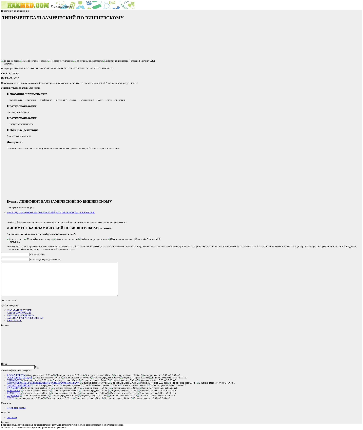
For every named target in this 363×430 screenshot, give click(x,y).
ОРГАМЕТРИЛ (14, 388)
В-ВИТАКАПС (14, 320)
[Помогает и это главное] (60, 61)
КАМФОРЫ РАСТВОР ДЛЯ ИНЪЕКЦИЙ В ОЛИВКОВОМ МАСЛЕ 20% (43, 383)
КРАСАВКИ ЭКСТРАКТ (19, 310)
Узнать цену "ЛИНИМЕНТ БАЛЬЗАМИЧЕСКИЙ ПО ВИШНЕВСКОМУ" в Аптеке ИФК (51, 212)
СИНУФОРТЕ (14, 380)
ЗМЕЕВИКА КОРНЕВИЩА (21, 315)
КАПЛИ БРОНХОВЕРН (19, 313)
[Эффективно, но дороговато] (87, 61)
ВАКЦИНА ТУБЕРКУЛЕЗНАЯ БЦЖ (25, 318)
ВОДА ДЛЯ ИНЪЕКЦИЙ (19, 377)
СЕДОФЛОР (13, 395)
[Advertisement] (22, 41)
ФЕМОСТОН (13, 393)
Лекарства (12, 417)
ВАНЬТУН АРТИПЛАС (18, 385)
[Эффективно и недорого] (115, 61)
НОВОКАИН (13, 390)
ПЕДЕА (11, 398)
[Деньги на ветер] (10, 61)
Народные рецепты (16, 408)
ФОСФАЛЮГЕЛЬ (16, 375)
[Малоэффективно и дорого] (33, 61)
